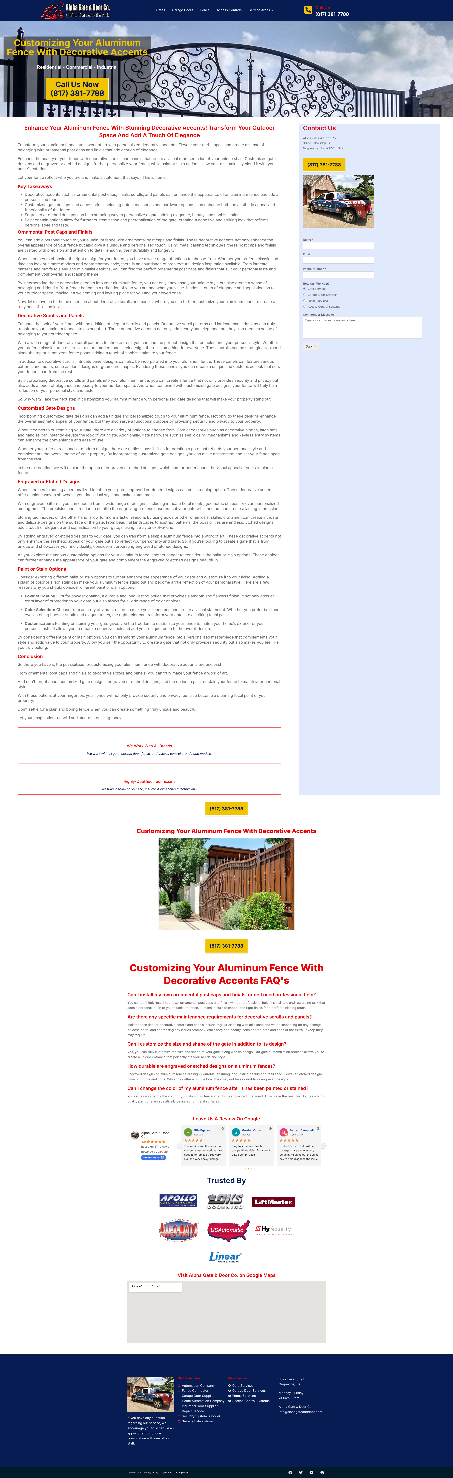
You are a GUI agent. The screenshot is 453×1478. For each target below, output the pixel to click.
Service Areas (259, 10)
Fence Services (318, 301)
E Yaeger (248, 1130)
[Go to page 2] (251, 1168)
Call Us (322, 7)
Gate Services (317, 288)
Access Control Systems (324, 306)
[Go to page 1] (248, 1168)
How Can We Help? (316, 283)
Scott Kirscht (203, 1130)
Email (307, 254)
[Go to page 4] (256, 1168)
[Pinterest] (322, 1472)
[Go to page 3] (254, 1168)
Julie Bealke (298, 1130)
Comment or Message (318, 314)
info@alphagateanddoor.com (300, 1412)
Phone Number (314, 269)
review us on (151, 1157)
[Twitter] (300, 1472)
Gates (160, 10)
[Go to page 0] (245, 1168)
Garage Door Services (322, 294)
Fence (205, 10)
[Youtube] (311, 1472)
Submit (311, 346)
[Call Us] (308, 9)
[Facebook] (290, 1472)
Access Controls (229, 10)
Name (308, 239)
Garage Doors (182, 10)
